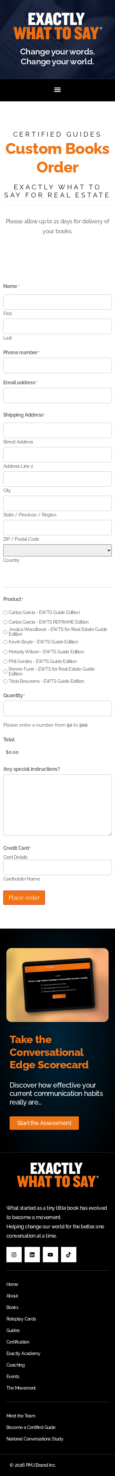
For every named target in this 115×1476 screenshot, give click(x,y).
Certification (17, 1341)
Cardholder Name (21, 879)
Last (7, 337)
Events (12, 1376)
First (7, 313)
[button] (57, 89)
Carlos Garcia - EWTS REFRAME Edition (48, 622)
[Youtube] (50, 1254)
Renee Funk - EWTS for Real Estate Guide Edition (52, 671)
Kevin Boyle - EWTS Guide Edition (43, 642)
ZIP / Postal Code (21, 539)
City (7, 490)
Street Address (18, 441)
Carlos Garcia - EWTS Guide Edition (44, 612)
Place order (24, 897)
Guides (12, 1330)
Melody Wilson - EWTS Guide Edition (46, 652)
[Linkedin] (32, 1254)
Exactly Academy (23, 1353)
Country (11, 560)
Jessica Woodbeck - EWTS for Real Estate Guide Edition (58, 632)
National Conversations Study (34, 1438)
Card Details (15, 857)
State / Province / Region (29, 514)
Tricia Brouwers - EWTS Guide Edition (46, 681)
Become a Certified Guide (31, 1427)
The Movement (21, 1388)
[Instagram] (14, 1254)
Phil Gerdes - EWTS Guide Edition (43, 661)
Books (12, 1307)
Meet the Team (20, 1415)
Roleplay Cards (21, 1318)
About (12, 1295)
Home (12, 1284)
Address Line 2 (18, 466)
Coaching (15, 1365)
